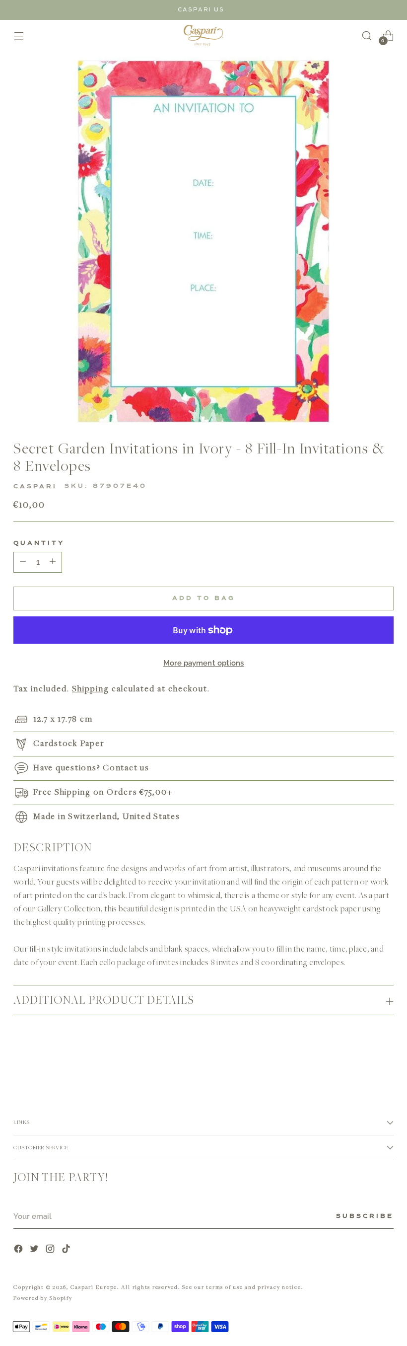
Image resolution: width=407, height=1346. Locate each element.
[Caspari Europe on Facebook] (19, 1250)
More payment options (203, 663)
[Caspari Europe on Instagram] (51, 1250)
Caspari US (201, 9)
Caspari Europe (94, 1286)
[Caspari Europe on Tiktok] (67, 1250)
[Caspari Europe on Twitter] (35, 1250)
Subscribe (365, 1216)
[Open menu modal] (18, 35)
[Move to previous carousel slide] (362, 1060)
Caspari (35, 487)
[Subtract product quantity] (53, 562)
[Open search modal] (367, 35)
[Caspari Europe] (203, 35)
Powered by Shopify (42, 1297)
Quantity (39, 543)
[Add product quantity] (23, 562)
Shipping (90, 688)
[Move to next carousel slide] (385, 1059)
